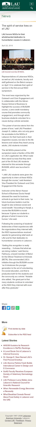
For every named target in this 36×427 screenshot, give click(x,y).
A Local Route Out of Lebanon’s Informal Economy (17, 352)
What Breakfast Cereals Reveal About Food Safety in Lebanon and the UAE (18, 397)
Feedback (20, 420)
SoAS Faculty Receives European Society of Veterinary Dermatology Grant (18, 374)
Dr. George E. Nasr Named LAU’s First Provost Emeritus (17, 358)
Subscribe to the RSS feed (19, 334)
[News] (6, 16)
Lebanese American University (18, 416)
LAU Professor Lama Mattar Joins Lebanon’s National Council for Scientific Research (17, 382)
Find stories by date (16, 329)
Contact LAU (10, 420)
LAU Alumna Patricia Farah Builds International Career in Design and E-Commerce (18, 365)
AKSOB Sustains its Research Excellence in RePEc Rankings (16, 346)
